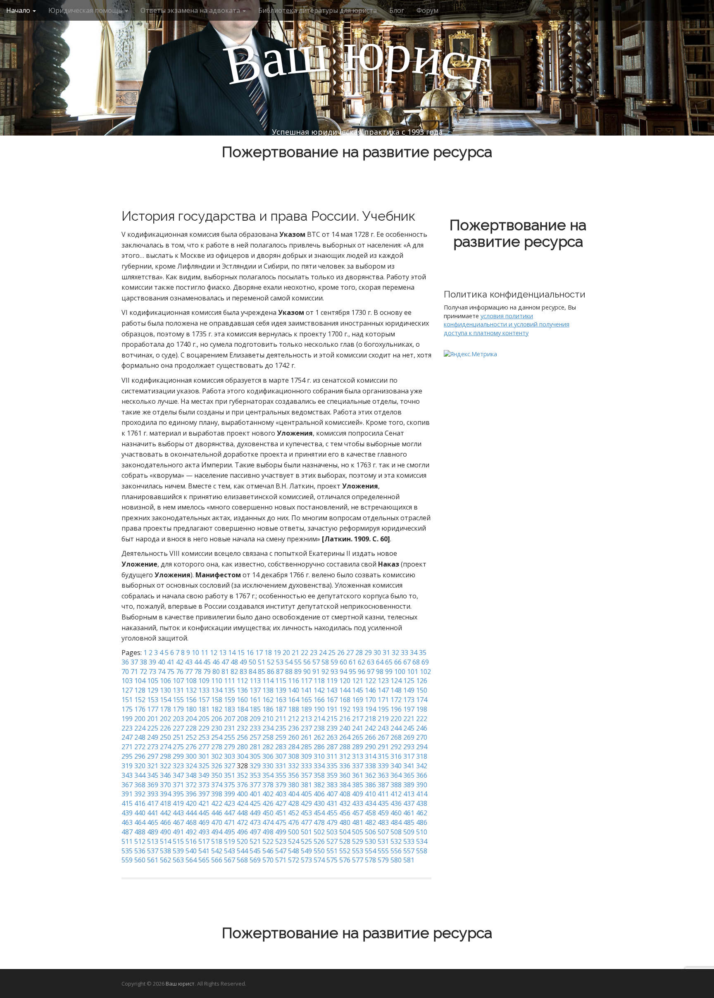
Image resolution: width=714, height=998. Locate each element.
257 (255, 737)
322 (165, 765)
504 (344, 831)
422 (216, 803)
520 (242, 841)
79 (207, 671)
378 (268, 784)
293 (408, 746)
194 (370, 709)
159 (229, 699)
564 (191, 860)
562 (165, 860)
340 (396, 765)
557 (408, 850)
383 (332, 784)
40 (161, 662)
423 (229, 803)
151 (127, 699)
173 (408, 699)
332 (293, 765)
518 (216, 841)
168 (344, 699)
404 (293, 793)
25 (332, 652)
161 (255, 699)
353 (255, 775)
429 (306, 803)
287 (332, 746)
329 (255, 765)
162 (268, 699)
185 (255, 709)
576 (344, 860)
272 (139, 746)
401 (255, 793)
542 (216, 850)
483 (383, 822)
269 (408, 737)
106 (165, 680)
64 (379, 662)
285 (306, 746)
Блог (396, 10)
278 (216, 746)
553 (357, 850)
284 (293, 746)
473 (255, 822)
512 (139, 841)
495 (229, 831)
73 (152, 671)
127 (127, 690)
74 (161, 671)
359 (332, 775)
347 (178, 775)
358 (319, 775)
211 (280, 718)
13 (222, 652)
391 (127, 793)
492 (191, 831)
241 (357, 728)
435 (383, 803)
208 (242, 718)
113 (255, 680)
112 (242, 680)
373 (203, 784)
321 (152, 765)
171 (383, 699)
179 (178, 709)
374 (216, 784)
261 (306, 737)
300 (191, 756)
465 (152, 822)
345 (152, 775)
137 (255, 690)
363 (383, 775)
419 (178, 803)
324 (191, 765)
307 (280, 756)
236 (293, 728)
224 (139, 728)
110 (216, 680)
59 (334, 662)
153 (152, 699)
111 (229, 680)
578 (370, 860)
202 (165, 718)
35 (422, 652)
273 (152, 746)
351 (229, 775)
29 (368, 652)
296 (139, 756)
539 (178, 850)
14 (232, 652)
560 (139, 860)
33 (404, 652)
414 (421, 793)
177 (152, 709)
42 (179, 662)
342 (421, 765)
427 (280, 803)
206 (216, 718)
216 (344, 718)
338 (370, 765)
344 (139, 775)
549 (306, 850)
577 (357, 860)
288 (344, 746)
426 (268, 803)
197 (408, 709)
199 (127, 718)
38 (143, 662)
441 (152, 812)
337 (357, 765)
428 (293, 803)
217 (357, 718)
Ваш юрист (180, 983)
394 (165, 793)
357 (306, 775)
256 (242, 737)
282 (268, 746)
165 (306, 699)
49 (243, 662)
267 (383, 737)
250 (165, 737)
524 (293, 841)
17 (259, 652)
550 (319, 850)
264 (344, 737)
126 (421, 680)
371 (178, 784)
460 (396, 812)
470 (216, 822)
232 (242, 728)
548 (293, 850)
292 (396, 746)
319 (127, 765)
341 (408, 765)
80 (216, 671)
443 (178, 812)
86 (270, 671)
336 (344, 765)
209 (255, 718)
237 (306, 728)
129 (152, 690)
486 (421, 822)
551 (332, 850)
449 (255, 812)
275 (178, 746)
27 (350, 652)
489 (152, 831)
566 (216, 860)
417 (152, 803)
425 (255, 803)
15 (241, 652)
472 (242, 822)
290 (370, 746)
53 (279, 662)
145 (357, 690)
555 (383, 850)
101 (412, 671)
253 (203, 737)
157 (203, 699)
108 (191, 680)
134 (216, 690)
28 (359, 652)
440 (139, 812)
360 (344, 775)
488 (139, 831)
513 (152, 841)
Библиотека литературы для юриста (317, 10)
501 (306, 831)
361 (357, 775)
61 (352, 662)
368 (139, 784)
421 (203, 803)
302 (216, 756)
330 (268, 765)
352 (242, 775)
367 (127, 784)
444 (191, 812)
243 (383, 728)
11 (204, 652)
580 (396, 860)
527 (332, 841)
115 (280, 680)
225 (152, 728)
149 (408, 690)
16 (250, 652)
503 (332, 831)
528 (344, 841)
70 (125, 671)
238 (319, 728)
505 (357, 831)
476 (293, 822)
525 (306, 841)
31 (386, 652)
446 (216, 812)
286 (319, 746)
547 (280, 850)
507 (383, 831)
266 (370, 737)
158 (216, 699)
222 (421, 718)
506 (370, 831)
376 (242, 784)
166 (319, 699)
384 (344, 784)
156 (191, 699)
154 (165, 699)
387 (383, 784)
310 (319, 756)
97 (370, 671)
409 (357, 793)
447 (229, 812)
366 (421, 775)
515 (178, 841)
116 (293, 680)
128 (139, 690)
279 (229, 746)
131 (178, 690)
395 (178, 793)
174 (421, 699)
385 (357, 784)
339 (383, 765)
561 (152, 860)
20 (286, 652)
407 (332, 793)
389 (408, 784)
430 (319, 803)
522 (268, 841)
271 (127, 746)
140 (293, 690)
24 (322, 652)
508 (396, 831)
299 (178, 756)
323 (178, 765)
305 (255, 756)
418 (165, 803)
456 (344, 812)
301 (203, 756)
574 (319, 860)
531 (383, 841)
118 (319, 680)
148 (396, 690)
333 (306, 765)
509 (408, 831)
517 (203, 841)
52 (270, 662)
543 (229, 850)
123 (383, 680)
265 (357, 737)
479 (332, 822)
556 (396, 850)
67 (407, 662)
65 (389, 662)
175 (127, 709)
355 (280, 775)
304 (242, 756)
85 (261, 671)
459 (383, 812)
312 (344, 756)
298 (165, 756)
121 (357, 680)
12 (213, 652)
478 (319, 822)
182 (216, 709)
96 (361, 671)
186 (268, 709)
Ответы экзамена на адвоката (191, 10)
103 (127, 680)
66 (398, 662)
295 (127, 756)
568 (242, 860)
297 (152, 756)
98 (379, 671)
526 (319, 841)
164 (293, 699)
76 (179, 671)
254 (216, 737)
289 (357, 746)
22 (304, 652)
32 (395, 652)
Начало (19, 10)
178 (165, 709)
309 (306, 756)
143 (332, 690)
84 (252, 671)
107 (178, 680)
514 (165, 841)
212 (293, 718)
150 (421, 690)
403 (280, 793)
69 (425, 662)
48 (234, 662)
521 (255, 841)
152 (139, 699)
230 (216, 728)
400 (242, 793)
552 (344, 850)
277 (203, 746)
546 (268, 850)
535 (127, 850)
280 (242, 746)
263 (332, 737)
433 (357, 803)
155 (178, 699)
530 (370, 841)
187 (280, 709)
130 (165, 690)
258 (268, 737)
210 (268, 718)
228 (191, 728)
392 (139, 793)
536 (139, 850)
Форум (427, 10)
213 (306, 718)
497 (255, 831)
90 (307, 671)
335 (332, 765)
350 (216, 775)
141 (306, 690)
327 (229, 765)
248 (139, 737)
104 (139, 680)
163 (280, 699)
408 (344, 793)
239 (332, 728)
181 (203, 709)
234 (268, 728)
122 (370, 680)
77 (189, 671)
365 (408, 775)
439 (127, 812)
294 (421, 746)
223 (127, 728)
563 (178, 860)
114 (268, 680)
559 (127, 860)
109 (203, 680)
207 (229, 718)
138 (268, 690)
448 (242, 812)
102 (425, 671)
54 (289, 662)
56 (307, 662)
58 (325, 662)
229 (203, 728)
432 (344, 803)
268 (396, 737)
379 (280, 784)
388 (396, 784)
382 (319, 784)
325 (203, 765)
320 (139, 765)
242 (370, 728)
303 (229, 756)
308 (293, 756)
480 (344, 822)
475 (280, 822)
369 (152, 784)
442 (165, 812)
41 (170, 662)
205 (203, 718)
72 (143, 671)
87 (279, 671)
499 (280, 831)
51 (261, 662)
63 (370, 662)
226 (165, 728)
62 (361, 662)
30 (377, 652)
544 (242, 850)
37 (134, 662)
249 (152, 737)
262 (319, 737)
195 (383, 709)
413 (408, 793)
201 (152, 718)
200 (139, 718)
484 (396, 822)
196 (396, 709)
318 (421, 756)
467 (178, 822)
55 (298, 662)
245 (408, 728)
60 (343, 662)
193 (357, 709)
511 (127, 841)
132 (191, 690)
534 (421, 841)
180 (191, 709)
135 (229, 690)
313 (357, 756)
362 (370, 775)
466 (165, 822)
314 (370, 756)
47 (225, 662)
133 (203, 690)
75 (170, 671)
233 (255, 728)
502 (319, 831)
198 (421, 709)
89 (298, 671)
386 (370, 784)
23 (313, 652)
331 (280, 765)
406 (319, 793)
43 (189, 662)
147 (383, 690)
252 (191, 737)
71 (134, 671)
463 (127, 822)
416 (139, 803)
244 (396, 728)
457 (357, 812)
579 (383, 860)
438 (421, 803)
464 (139, 822)
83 (243, 671)
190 (319, 709)
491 (178, 831)
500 (293, 831)
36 (125, 662)
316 (396, 756)
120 (344, 680)
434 (370, 803)
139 (280, 690)
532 (396, 841)
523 (280, 841)
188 (293, 709)
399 (229, 793)
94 (343, 671)
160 (242, 699)
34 (413, 652)
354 (268, 775)
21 (295, 652)
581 (408, 860)
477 (306, 822)
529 (357, 841)
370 (165, 784)
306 (268, 756)
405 (306, 793)
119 (332, 680)
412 (396, 793)
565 (203, 860)
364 (396, 775)
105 (152, 680)
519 (229, 841)
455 (332, 812)
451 (280, 812)
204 (191, 718)
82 (234, 671)
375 (229, 784)
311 (332, 756)
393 (152, 793)
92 (325, 671)
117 (306, 680)
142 (319, 690)
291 (383, 746)
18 (268, 652)
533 (408, 841)
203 (178, 718)
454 (319, 812)
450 (268, 812)
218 (370, 718)
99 (389, 671)
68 (416, 662)
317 (408, 756)
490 (165, 831)
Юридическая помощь (86, 10)
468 (191, 822)
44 (198, 662)
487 (127, 831)
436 (396, 803)
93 (334, 671)
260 (293, 737)
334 (319, 765)
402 (268, 793)
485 (408, 822)
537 (152, 850)
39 (152, 662)
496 (242, 831)
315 (383, 756)
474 (268, 822)
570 (268, 860)
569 (255, 860)
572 (293, 860)
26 (341, 652)
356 (293, 775)
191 (332, 709)
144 (344, 690)
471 (229, 822)
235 (280, 728)
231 (229, 728)
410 (370, 793)
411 (383, 793)
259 (280, 737)
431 (332, 803)
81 (225, 671)
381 (306, 784)
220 (396, 718)
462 (421, 812)
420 (191, 803)
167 (332, 699)
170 (370, 699)
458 (370, 812)
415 (127, 803)
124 (396, 680)
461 (408, 812)
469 (203, 822)
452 (293, 812)
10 (195, 652)
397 (203, 793)
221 (408, 718)
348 (191, 775)
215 (332, 718)
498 (268, 831)
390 (421, 784)
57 (316, 662)
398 (216, 793)
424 (242, 803)
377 (255, 784)
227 (178, 728)
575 (332, 860)
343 (127, 775)
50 (252, 662)
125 (408, 680)
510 (421, 831)
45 (207, 662)
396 (191, 793)
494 (216, 831)
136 (242, 690)
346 (165, 775)
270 (421, 737)
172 (396, 699)
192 (344, 709)
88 (289, 671)
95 (352, 671)
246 (421, 728)
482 (370, 822)
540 (191, 850)
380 (293, 784)
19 (277, 652)
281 (255, 746)
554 (370, 850)
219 (383, 718)
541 (203, 850)
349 (203, 775)
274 (165, 746)
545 (255, 850)
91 (316, 671)
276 (191, 746)
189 (306, 709)
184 (242, 709)
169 (357, 699)
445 (203, 812)
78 (198, 671)
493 (203, 831)
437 (408, 803)
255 (229, 737)
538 (165, 850)
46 (216, 662)
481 (357, 822)
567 (229, 860)
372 (191, 784)
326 (216, 765)
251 (178, 737)
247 (127, 737)
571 (280, 860)
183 (229, 709)
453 (306, 812)
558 (421, 850)
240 (344, 728)
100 (399, 671)
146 (370, 690)
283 (280, 746)
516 (191, 841)
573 (306, 860)
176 (139, 709)
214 (319, 718)
